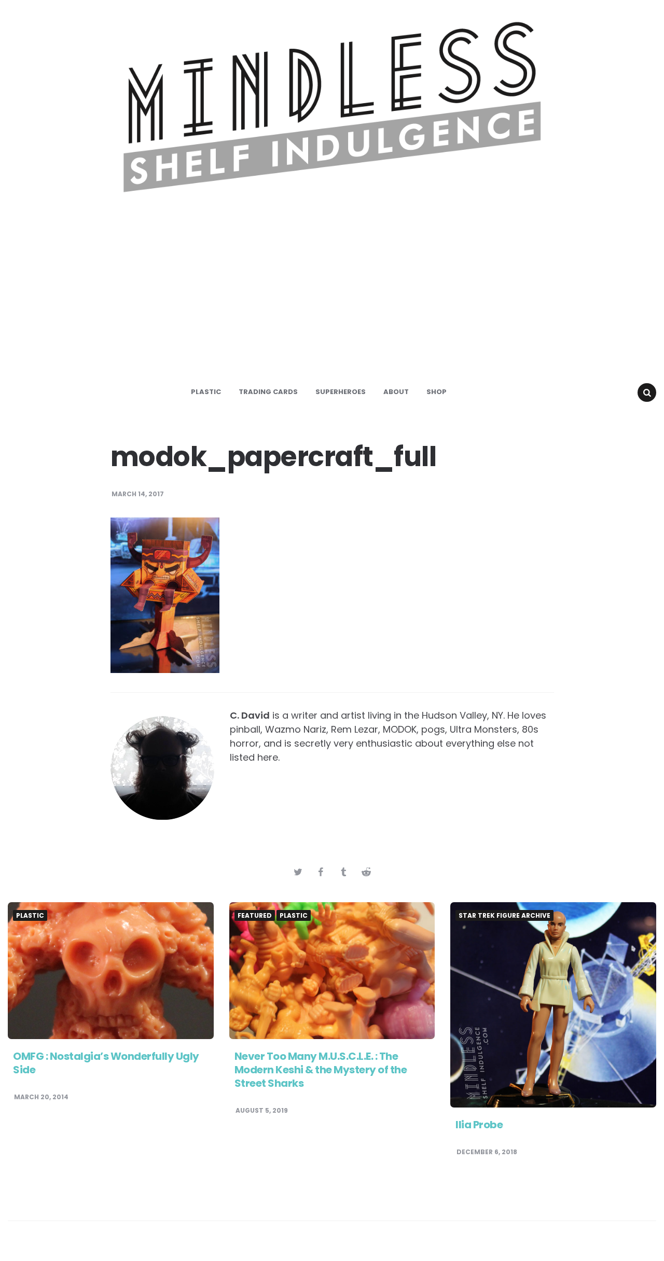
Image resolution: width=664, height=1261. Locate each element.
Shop (436, 392)
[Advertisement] (332, 297)
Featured (255, 915)
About (396, 392)
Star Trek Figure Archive (504, 915)
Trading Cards (268, 392)
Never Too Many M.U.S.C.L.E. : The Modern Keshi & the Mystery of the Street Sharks (320, 1069)
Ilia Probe (479, 1124)
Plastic (206, 392)
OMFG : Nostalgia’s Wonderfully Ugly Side (106, 1063)
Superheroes (340, 392)
